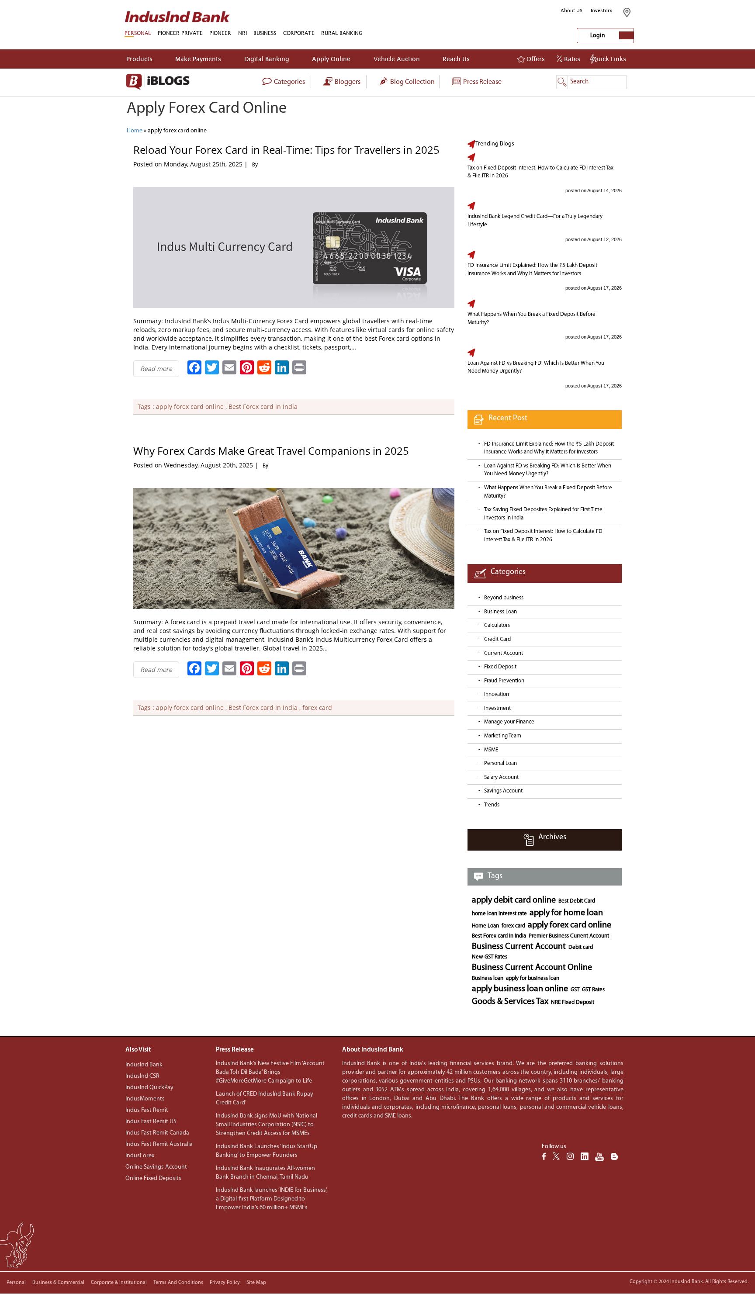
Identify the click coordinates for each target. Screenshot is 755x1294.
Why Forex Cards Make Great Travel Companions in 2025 (271, 450)
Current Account (503, 653)
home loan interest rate (499, 914)
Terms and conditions (178, 1282)
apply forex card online (190, 406)
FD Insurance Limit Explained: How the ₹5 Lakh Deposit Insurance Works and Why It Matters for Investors (532, 270)
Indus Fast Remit (146, 1110)
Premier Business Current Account (569, 936)
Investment (497, 708)
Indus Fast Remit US (151, 1121)
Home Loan (485, 926)
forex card (317, 707)
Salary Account (501, 777)
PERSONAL (138, 33)
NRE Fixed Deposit (572, 1002)
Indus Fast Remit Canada (157, 1133)
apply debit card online (514, 900)
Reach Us (456, 58)
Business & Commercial (58, 1282)
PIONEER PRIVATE (180, 33)
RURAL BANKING (342, 33)
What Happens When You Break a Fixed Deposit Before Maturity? (532, 318)
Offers (535, 58)
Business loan (487, 978)
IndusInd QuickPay (149, 1087)
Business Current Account (519, 946)
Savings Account (503, 791)
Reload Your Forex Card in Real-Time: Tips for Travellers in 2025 (286, 149)
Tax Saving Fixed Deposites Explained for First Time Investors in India (543, 514)
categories (289, 82)
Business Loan (500, 612)
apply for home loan (566, 913)
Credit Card (497, 639)
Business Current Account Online (532, 967)
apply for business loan (532, 978)
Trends (491, 805)
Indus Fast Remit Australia (159, 1144)
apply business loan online (520, 989)
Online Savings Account (156, 1167)
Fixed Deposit (500, 667)
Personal (16, 1282)
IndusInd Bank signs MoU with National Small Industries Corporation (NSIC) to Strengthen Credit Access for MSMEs (266, 1125)
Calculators (497, 625)
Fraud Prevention (504, 681)
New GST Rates (489, 957)
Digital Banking (266, 58)
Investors (602, 10)
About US (571, 10)
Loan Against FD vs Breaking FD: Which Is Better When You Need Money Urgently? (536, 367)
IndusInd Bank (144, 1065)
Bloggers (346, 82)
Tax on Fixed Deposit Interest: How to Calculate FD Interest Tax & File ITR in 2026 (540, 172)
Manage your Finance (509, 722)
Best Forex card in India (263, 406)
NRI (242, 33)
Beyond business (503, 598)
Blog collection (412, 82)
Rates (571, 58)
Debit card (580, 947)
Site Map (256, 1282)
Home (134, 131)
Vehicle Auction (397, 58)
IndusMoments (145, 1099)
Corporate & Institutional (119, 1282)
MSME (491, 750)
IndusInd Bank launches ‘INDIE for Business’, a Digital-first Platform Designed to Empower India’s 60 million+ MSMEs (272, 1199)
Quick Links (609, 58)
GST (575, 990)
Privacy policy (225, 1282)
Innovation (496, 694)
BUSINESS (264, 33)
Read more (156, 368)
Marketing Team (502, 736)
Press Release (482, 82)
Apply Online (331, 58)
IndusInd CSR (142, 1076)
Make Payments (198, 58)
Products (139, 58)
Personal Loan (500, 763)
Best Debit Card (576, 901)
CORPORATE (299, 33)
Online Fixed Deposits (153, 1178)
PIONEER (220, 33)
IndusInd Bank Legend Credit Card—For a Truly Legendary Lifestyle (535, 221)
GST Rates (593, 990)
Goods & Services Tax (510, 1001)
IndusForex (139, 1155)
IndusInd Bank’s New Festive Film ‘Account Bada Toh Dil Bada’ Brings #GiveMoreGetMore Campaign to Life (270, 1072)
